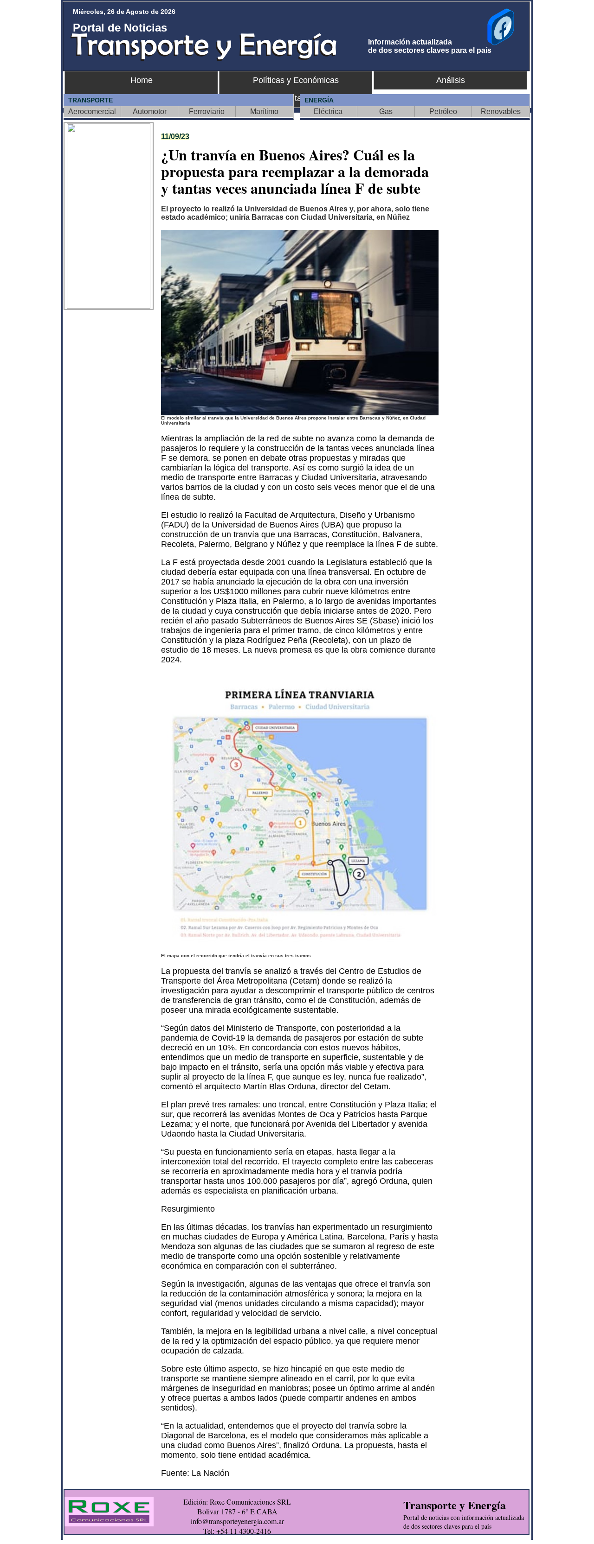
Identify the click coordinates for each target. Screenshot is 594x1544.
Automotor (150, 111)
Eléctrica (328, 111)
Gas (386, 111)
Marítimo (264, 111)
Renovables (501, 111)
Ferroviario (207, 111)
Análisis (450, 80)
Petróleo (443, 111)
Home (141, 80)
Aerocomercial (92, 111)
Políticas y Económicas (296, 80)
